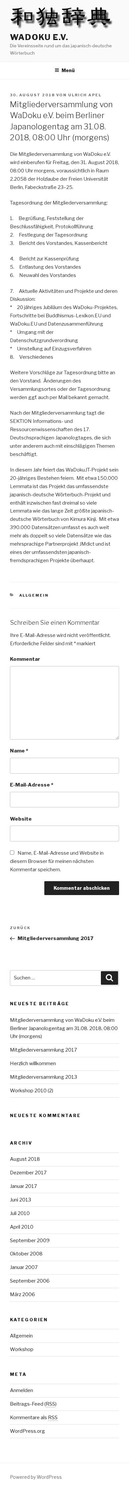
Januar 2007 (24, 1267)
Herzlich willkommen (33, 1063)
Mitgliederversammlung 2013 (43, 1077)
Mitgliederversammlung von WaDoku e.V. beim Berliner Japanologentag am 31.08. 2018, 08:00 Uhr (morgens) (64, 1028)
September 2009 (30, 1241)
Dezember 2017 (28, 1173)
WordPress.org (27, 1431)
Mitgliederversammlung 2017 (43, 1050)
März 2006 (22, 1294)
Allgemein (34, 595)
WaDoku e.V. (39, 37)
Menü (68, 70)
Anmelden (21, 1390)
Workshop (21, 1349)
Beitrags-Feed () (33, 1404)
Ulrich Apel (85, 95)
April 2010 (21, 1227)
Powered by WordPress (36, 1477)
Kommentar (25, 659)
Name (19, 751)
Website (21, 819)
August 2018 (25, 1159)
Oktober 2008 (26, 1254)
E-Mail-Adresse (31, 785)
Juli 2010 (20, 1213)
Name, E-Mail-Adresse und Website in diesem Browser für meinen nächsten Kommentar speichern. (57, 861)
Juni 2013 (20, 1200)
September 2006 (30, 1281)
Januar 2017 (23, 1186)
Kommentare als (34, 1418)
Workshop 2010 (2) (31, 1091)
